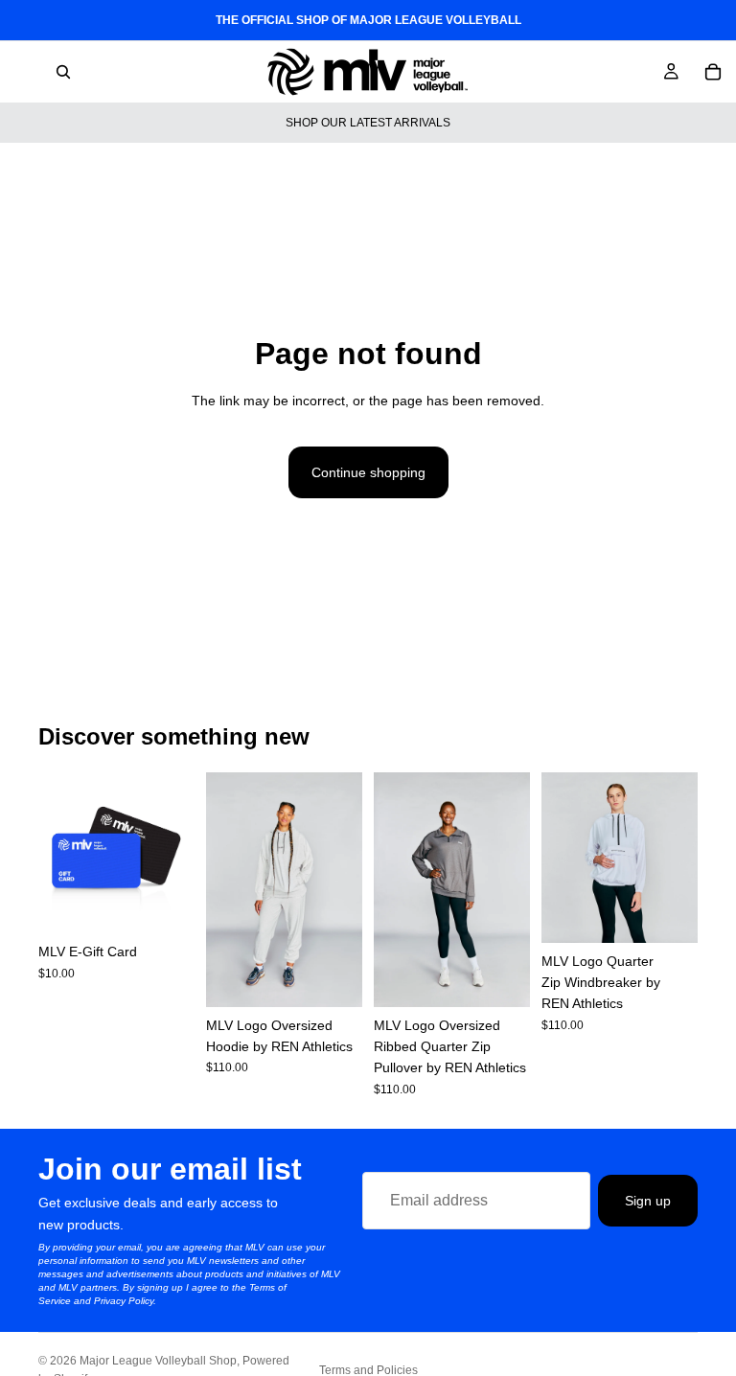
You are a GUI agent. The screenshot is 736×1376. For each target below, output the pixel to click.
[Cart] (713, 72)
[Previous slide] (227, 889)
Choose (181, 903)
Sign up (648, 1199)
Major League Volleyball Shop (158, 1360)
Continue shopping (368, 472)
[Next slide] (341, 889)
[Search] (63, 72)
